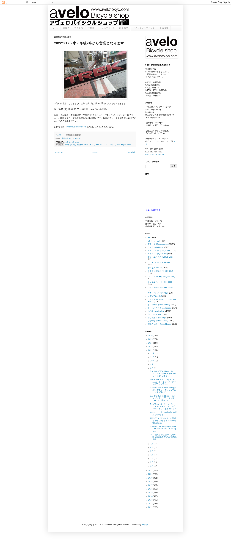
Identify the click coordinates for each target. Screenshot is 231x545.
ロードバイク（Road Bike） (160, 308)
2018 (150, 481)
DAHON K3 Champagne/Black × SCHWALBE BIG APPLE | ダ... (163, 428)
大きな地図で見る (152, 210)
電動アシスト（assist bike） (160, 324)
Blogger (145, 525)
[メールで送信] (67, 134)
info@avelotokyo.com (76, 127)
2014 (150, 496)
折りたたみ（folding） (157, 318)
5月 (152, 451)
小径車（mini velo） (156, 311)
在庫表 (66, 28)
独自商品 (123, 28)
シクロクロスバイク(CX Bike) (160, 271)
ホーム (55, 28)
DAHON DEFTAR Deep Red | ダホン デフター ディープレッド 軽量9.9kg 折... (163, 373)
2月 (152, 462)
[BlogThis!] (70, 134)
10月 (152, 361)
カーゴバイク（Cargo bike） (160, 250)
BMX (150, 238)
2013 (150, 500)
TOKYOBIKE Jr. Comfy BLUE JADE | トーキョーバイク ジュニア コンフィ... (163, 381)
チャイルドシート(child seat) (160, 282)
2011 (150, 507)
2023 (150, 346)
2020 (150, 474)
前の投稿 (131, 152)
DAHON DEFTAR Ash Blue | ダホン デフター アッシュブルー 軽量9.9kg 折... (163, 390)
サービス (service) (155, 268)
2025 (150, 339)
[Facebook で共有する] (76, 134)
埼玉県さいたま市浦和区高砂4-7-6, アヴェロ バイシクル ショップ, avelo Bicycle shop (97, 145)
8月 (152, 368)
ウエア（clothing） (156, 247)
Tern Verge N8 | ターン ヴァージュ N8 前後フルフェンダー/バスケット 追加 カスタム (163, 406)
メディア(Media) (155, 296)
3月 (152, 458)
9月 (152, 364)
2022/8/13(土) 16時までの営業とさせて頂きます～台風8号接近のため (163, 420)
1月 (152, 466)
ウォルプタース (107, 28)
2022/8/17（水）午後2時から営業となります (163, 413)
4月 (152, 455)
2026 (150, 335)
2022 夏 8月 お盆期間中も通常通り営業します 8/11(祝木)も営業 (163, 437)
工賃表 (91, 28)
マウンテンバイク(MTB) (158, 293)
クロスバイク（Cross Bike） (160, 262)
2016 (150, 489)
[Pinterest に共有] (79, 134)
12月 (152, 353)
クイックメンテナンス (144, 28)
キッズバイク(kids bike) (158, 254)
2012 (150, 504)
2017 (150, 485)
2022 (150, 350)
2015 (150, 492)
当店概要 (164, 28)
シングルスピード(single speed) (161, 276)
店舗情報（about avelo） (71, 138)
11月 (152, 357)
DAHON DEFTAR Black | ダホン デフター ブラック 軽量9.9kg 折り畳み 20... (162, 398)
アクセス (78, 28)
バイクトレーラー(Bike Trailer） (161, 287)
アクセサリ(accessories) (158, 244)
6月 (152, 447)
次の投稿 (59, 152)
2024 (150, 343)
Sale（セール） (154, 241)
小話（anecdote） (155, 314)
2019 (150, 478)
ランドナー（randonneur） (159, 305)
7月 (152, 444)
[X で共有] (73, 134)
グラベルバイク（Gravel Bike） (161, 257)
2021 (150, 470)
